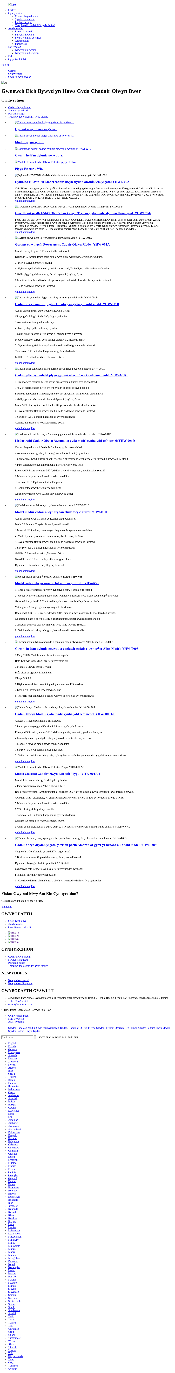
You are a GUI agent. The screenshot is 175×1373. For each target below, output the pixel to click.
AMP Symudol (16, 1021)
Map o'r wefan (16, 1018)
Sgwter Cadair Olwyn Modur (154, 1027)
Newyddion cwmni (25, 49)
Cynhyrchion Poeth (18, 1015)
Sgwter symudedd (25, 19)
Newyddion (14, 46)
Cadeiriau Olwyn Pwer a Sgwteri (87, 1027)
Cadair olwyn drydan (26, 16)
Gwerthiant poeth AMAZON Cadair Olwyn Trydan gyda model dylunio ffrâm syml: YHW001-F (83, 213)
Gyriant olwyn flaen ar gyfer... (36, 129)
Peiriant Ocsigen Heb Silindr (121, 1027)
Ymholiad (6, 906)
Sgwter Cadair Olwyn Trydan (24, 1031)
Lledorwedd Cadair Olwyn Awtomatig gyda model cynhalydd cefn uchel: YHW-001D (75, 440)
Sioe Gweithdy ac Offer (28, 37)
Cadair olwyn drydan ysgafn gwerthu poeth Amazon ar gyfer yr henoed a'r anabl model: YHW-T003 (86, 845)
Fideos (11, 56)
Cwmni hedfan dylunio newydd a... (40, 155)
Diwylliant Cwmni (25, 34)
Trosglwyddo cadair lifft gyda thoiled (35, 25)
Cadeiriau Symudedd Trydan (51, 1027)
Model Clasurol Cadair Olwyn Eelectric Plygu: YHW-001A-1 (57, 773)
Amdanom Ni (15, 28)
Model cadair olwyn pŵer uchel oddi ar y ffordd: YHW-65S (57, 583)
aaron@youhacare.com (20, 1004)
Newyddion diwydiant (27, 53)
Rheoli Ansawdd (24, 31)
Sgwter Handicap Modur (21, 1027)
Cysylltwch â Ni (17, 59)
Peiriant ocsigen (23, 22)
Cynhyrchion (15, 13)
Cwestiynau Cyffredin (20, 927)
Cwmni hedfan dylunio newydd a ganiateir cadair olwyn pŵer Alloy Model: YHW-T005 (76, 648)
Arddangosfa (22, 40)
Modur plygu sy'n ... (29, 142)
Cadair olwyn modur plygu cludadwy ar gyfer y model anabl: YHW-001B (67, 304)
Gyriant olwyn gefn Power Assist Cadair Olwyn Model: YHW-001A (62, 244)
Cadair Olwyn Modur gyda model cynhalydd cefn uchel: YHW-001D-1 (65, 714)
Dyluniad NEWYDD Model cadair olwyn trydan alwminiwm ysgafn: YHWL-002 (72, 182)
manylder (30, 200)
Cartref (12, 10)
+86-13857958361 (18, 1001)
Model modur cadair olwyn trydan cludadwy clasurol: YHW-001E (61, 512)
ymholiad (20, 200)
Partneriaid (21, 43)
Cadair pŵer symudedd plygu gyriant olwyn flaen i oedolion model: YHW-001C (71, 375)
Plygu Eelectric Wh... (29, 168)
